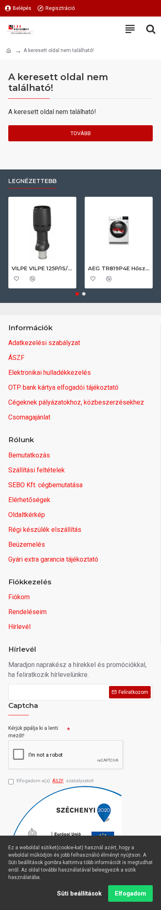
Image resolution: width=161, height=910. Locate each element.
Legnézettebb (32, 181)
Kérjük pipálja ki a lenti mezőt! (33, 731)
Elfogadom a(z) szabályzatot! (55, 781)
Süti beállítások (79, 893)
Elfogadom (130, 893)
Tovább (81, 133)
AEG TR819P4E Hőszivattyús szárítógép (118, 268)
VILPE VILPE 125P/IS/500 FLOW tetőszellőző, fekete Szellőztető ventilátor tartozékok (42, 268)
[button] (77, 293)
